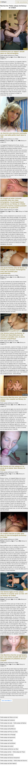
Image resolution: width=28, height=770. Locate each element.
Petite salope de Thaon (19, 752)
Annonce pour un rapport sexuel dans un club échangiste (12, 52)
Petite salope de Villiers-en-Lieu (9, 717)
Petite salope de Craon (6, 740)
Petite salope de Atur (5, 752)
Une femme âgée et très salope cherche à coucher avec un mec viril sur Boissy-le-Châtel (13, 593)
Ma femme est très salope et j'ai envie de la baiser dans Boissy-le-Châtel (13, 468)
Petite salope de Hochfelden (7, 743)
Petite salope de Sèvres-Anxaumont (10, 757)
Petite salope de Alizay (6, 760)
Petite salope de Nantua (20, 723)
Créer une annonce (21, 2)
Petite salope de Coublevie (7, 720)
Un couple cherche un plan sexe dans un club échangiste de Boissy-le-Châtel (13, 535)
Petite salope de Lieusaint (7, 726)
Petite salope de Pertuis (6, 754)
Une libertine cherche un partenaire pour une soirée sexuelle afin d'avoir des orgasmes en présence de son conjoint (13, 657)
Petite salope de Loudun (6, 746)
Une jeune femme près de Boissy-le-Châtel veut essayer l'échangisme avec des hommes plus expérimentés (13, 270)
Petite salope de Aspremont (7, 737)
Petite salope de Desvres (20, 760)
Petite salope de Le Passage (7, 734)
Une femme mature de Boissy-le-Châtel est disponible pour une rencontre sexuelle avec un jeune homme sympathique (12, 336)
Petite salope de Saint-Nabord (8, 763)
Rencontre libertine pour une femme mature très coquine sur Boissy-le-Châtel (13, 399)
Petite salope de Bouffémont (8, 729)
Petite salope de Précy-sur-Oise (8, 731)
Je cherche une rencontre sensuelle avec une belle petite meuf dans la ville (13, 135)
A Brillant (3, 2)
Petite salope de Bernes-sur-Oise (9, 749)
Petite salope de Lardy (6, 723)
